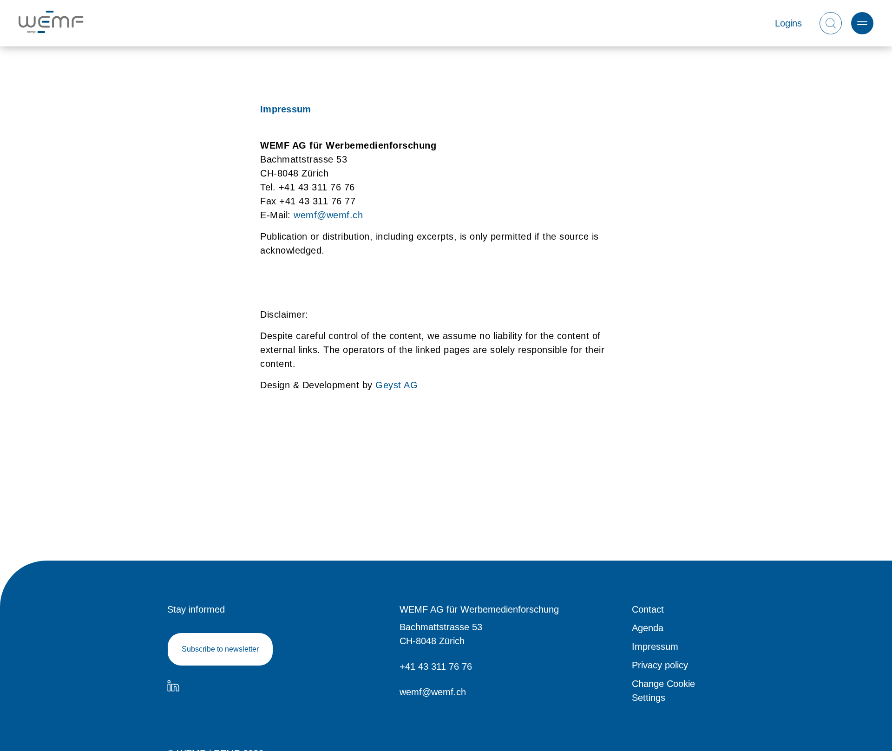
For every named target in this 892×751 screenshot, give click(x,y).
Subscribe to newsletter (220, 649)
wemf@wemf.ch (328, 215)
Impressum (655, 646)
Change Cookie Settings (663, 691)
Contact (648, 609)
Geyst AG (396, 385)
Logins (788, 23)
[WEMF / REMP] (51, 23)
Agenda (647, 628)
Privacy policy (660, 665)
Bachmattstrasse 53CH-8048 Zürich (441, 634)
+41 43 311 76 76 (436, 666)
